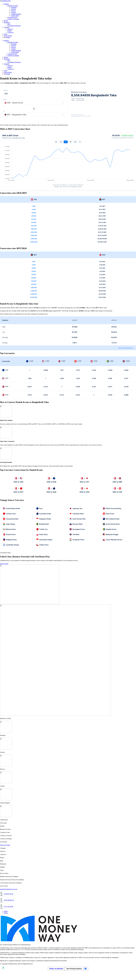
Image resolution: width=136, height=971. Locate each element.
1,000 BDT (34, 287)
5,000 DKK (33, 238)
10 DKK (34, 212)
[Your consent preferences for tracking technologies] (3, 968)
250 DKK (34, 225)
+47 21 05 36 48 (8, 906)
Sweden (13, 9)
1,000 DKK (34, 232)
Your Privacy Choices (74, 969)
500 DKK (34, 229)
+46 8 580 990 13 (9, 900)
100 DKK (33, 222)
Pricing (6, 20)
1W (61, 142)
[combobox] (34, 102)
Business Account (12, 5)
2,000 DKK (33, 235)
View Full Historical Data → (126, 348)
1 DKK (34, 206)
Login (5, 34)
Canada (13, 12)
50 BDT (33, 274)
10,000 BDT (33, 297)
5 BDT (34, 265)
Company (6, 27)
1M (66, 142)
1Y (80, 142)
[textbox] (34, 103)
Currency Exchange (13, 19)
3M (70, 142)
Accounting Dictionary (14, 25)
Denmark (14, 7)
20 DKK (33, 216)
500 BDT (34, 284)
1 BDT (34, 261)
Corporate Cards (12, 17)
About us (10, 29)
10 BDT (34, 268)
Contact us (10, 32)
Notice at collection (56, 969)
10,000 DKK (33, 242)
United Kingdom (16, 14)
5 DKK (34, 209)
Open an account (5, 845)
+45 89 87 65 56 (8, 894)
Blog (8, 24)
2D (56, 142)
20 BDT (33, 271)
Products (6, 4)
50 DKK (33, 219)
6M (75, 142)
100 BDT (33, 278)
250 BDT (34, 281)
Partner (9, 30)
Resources (7, 22)
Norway (13, 10)
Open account (8, 35)
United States (15, 15)
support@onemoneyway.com (8, 889)
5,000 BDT (33, 294)
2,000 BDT (33, 291)
